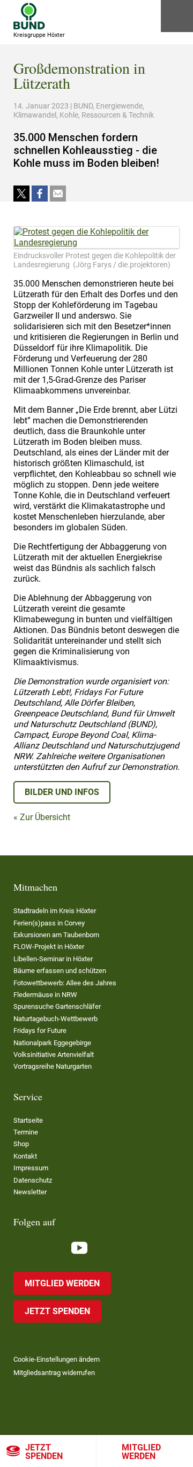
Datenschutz (32, 1180)
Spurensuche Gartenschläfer (57, 1006)
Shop (21, 1144)
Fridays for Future (39, 1030)
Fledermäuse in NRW (45, 995)
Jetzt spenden (44, 1451)
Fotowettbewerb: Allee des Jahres (64, 983)
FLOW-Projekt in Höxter (48, 947)
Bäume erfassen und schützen (59, 971)
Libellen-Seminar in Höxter (53, 959)
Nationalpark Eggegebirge (52, 1043)
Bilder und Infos (62, 792)
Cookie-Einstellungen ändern (56, 1359)
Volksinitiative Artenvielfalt (53, 1055)
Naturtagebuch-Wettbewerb (55, 1019)
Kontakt (25, 1156)
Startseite (28, 1120)
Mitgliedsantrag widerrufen (54, 1373)
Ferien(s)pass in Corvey (49, 923)
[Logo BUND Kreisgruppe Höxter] (29, 16)
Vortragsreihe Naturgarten (52, 1066)
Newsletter (30, 1192)
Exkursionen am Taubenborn (56, 935)
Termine (25, 1132)
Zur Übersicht (45, 817)
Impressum (30, 1168)
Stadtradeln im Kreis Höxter (54, 911)
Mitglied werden (141, 1451)
